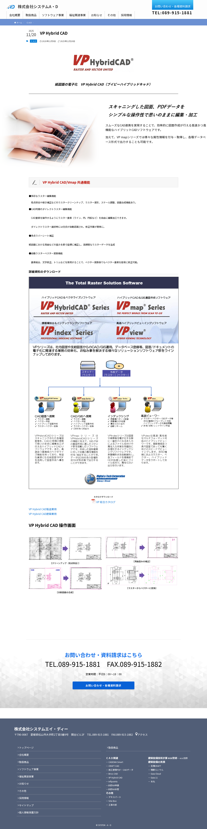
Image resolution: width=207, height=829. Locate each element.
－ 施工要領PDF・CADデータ (119, 769)
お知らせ (24, 783)
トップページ (26, 747)
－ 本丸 (151, 781)
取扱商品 (24, 762)
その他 (22, 791)
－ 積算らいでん (155, 769)
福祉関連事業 (26, 776)
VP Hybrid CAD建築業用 (43, 514)
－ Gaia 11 (153, 777)
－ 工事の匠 (111, 804)
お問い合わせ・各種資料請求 (173, 6)
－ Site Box (111, 800)
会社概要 (24, 754)
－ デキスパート (113, 797)
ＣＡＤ (33, 41)
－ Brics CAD (112, 773)
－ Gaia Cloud (154, 773)
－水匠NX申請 (112, 785)
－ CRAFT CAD (112, 765)
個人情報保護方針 (28, 812)
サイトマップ (26, 805)
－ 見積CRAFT (154, 765)
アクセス (142, 734)
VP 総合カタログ (105, 502)
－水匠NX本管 (112, 789)
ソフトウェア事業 (28, 769)
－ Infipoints (112, 781)
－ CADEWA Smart (114, 762)
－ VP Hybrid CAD (114, 777)
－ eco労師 (183, 758)
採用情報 (24, 798)
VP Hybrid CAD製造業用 (43, 509)
